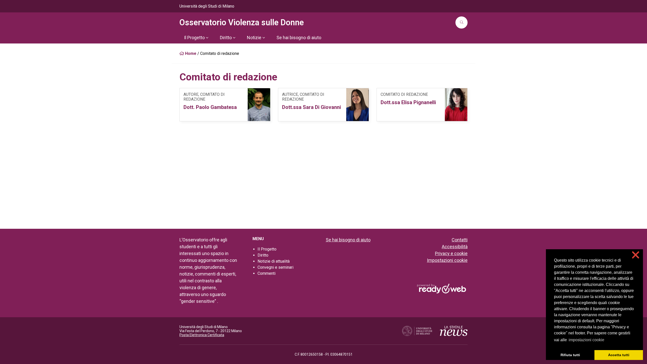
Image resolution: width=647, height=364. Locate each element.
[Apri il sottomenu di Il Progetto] (207, 37)
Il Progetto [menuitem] (194, 37)
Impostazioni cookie (447, 260)
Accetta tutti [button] (618, 355)
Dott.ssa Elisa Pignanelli (408, 102)
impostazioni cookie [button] (586, 340)
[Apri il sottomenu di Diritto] (234, 37)
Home (190, 53)
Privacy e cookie (451, 253)
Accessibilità (455, 246)
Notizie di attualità (274, 261)
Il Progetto (267, 249)
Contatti (460, 239)
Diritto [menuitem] (226, 37)
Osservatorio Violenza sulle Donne (241, 22)
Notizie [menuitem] (254, 37)
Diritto (263, 255)
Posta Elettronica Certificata (201, 335)
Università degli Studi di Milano (206, 6)
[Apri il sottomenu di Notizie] (263, 37)
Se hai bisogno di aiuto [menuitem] (298, 37)
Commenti (266, 273)
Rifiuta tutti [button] (570, 355)
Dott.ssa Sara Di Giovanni (311, 107)
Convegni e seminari (275, 267)
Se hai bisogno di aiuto (348, 239)
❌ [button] (636, 255)
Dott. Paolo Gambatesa (210, 107)
